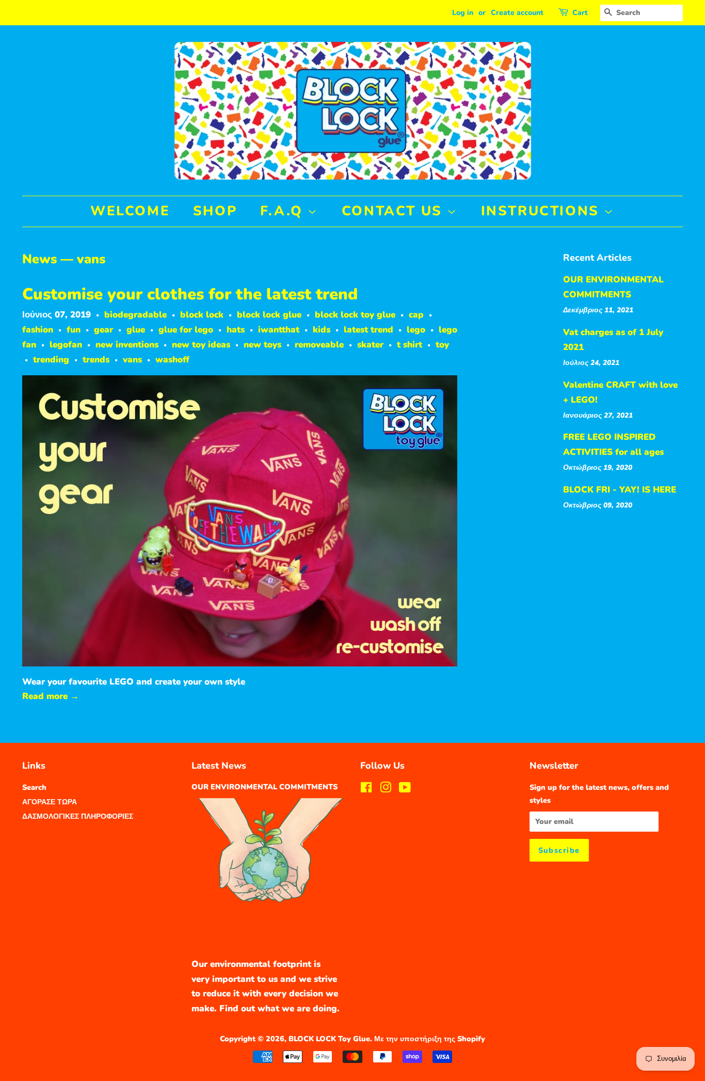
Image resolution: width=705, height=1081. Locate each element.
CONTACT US (394, 211)
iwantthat (278, 330)
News (39, 259)
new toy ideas (201, 345)
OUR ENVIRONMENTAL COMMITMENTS (264, 787)
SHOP (215, 211)
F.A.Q (284, 211)
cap (416, 315)
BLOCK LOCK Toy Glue (329, 1039)
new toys (262, 345)
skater (370, 345)
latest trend (368, 330)
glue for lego (185, 330)
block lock (201, 315)
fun (74, 330)
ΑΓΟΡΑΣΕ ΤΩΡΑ (49, 802)
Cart (580, 13)
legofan (66, 345)
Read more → (50, 696)
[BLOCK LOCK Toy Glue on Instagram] (385, 789)
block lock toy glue (355, 315)
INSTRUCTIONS (542, 211)
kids (321, 330)
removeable (319, 345)
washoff (172, 359)
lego (416, 330)
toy (442, 345)
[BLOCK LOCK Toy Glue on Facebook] (366, 789)
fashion (37, 330)
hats (236, 330)
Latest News (218, 765)
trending (51, 359)
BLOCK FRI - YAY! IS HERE (619, 490)
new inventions (126, 345)
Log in (462, 13)
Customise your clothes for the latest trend (190, 294)
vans (132, 359)
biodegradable (135, 315)
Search (34, 787)
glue (135, 330)
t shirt (409, 345)
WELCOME (130, 211)
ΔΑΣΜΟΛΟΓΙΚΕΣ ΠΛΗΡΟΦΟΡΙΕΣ (77, 816)
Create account (517, 13)
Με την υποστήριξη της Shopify (429, 1039)
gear (103, 330)
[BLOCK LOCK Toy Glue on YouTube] (405, 789)
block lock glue (269, 315)
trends (96, 359)
